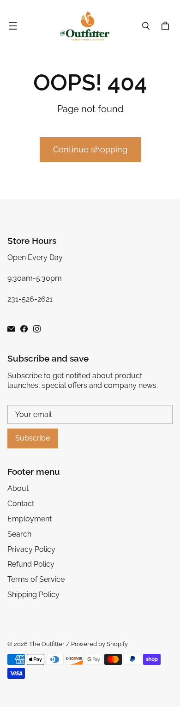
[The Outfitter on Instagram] (36, 328)
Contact (20, 503)
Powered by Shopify (99, 644)
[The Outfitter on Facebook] (24, 328)
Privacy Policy (31, 549)
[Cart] (166, 26)
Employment (29, 518)
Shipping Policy (33, 594)
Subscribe (32, 438)
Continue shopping (90, 149)
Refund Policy (30, 564)
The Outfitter (47, 644)
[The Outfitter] (87, 25)
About (18, 488)
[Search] (146, 26)
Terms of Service (36, 579)
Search (19, 534)
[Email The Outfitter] (11, 328)
